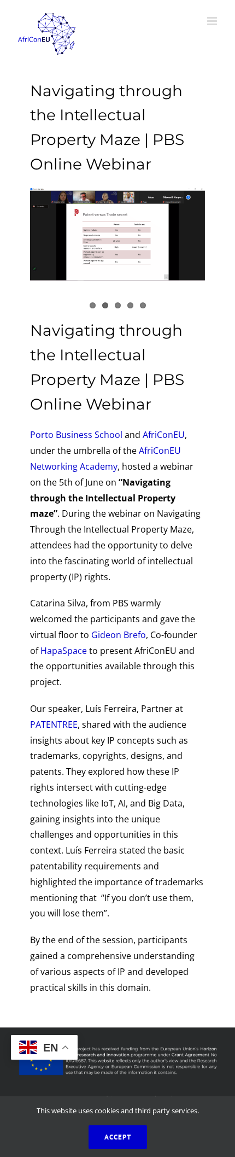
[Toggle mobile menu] (213, 21)
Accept (117, 1137)
